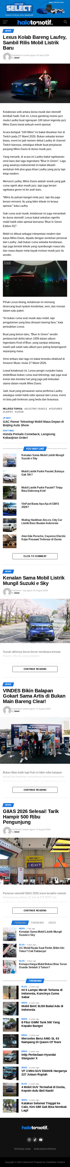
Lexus (20, 412)
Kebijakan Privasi (45, 1149)
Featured (56, 409)
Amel (16, 57)
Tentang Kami (22, 1149)
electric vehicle (36, 409)
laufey (8, 412)
